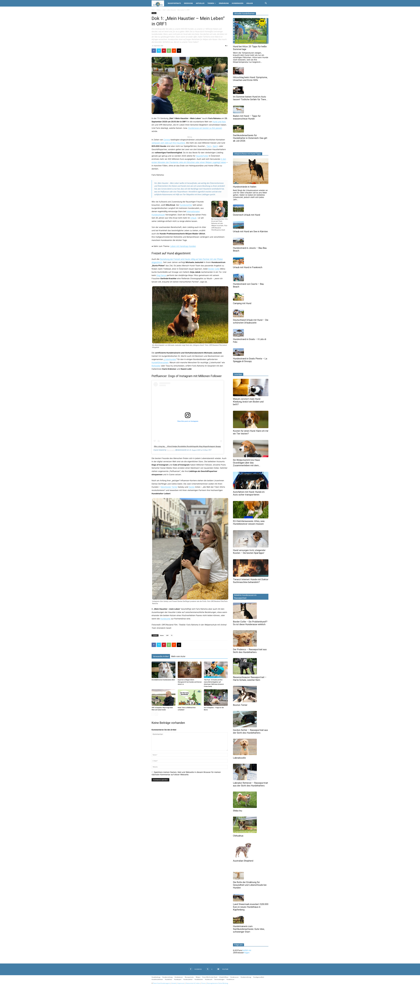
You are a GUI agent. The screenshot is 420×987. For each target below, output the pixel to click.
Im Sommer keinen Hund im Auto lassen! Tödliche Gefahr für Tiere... (250, 98)
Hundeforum (230, 979)
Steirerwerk (171, 450)
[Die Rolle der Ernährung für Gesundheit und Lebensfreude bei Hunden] (250, 875)
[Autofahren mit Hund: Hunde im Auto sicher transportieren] (250, 480)
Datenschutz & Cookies (193, 983)
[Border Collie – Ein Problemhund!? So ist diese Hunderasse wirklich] (250, 611)
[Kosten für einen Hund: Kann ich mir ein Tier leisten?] (250, 419)
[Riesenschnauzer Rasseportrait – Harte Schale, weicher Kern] (250, 666)
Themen (210, 3)
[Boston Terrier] (250, 694)
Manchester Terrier (169, 487)
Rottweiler (156, 366)
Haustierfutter (202, 156)
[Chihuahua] (250, 825)
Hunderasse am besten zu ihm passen (205, 128)
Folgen (246, 953)
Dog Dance (161, 275)
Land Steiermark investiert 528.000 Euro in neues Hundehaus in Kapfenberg (250, 907)
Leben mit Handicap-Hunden (183, 246)
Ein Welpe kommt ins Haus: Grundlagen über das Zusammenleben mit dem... (246, 463)
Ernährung (224, 3)
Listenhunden (170, 359)
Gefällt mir (246, 950)
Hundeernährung (246, 977)
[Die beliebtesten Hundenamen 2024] (163, 670)
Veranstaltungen (219, 979)
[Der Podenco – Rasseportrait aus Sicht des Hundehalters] (250, 638)
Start (153, 10)
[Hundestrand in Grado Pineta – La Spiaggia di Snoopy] (250, 352)
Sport (215, 146)
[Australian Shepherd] (250, 850)
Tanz (208, 146)
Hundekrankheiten (157, 979)
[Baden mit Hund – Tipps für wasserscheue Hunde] (250, 109)
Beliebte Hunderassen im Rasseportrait (245, 596)
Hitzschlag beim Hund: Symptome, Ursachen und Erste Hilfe (250, 78)
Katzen (162, 635)
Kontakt (174, 983)
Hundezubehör (187, 979)
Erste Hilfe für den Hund (209, 977)
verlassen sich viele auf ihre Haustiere (168, 143)
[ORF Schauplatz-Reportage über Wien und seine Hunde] (163, 697)
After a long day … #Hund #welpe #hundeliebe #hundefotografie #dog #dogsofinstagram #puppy (187, 446)
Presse (203, 983)
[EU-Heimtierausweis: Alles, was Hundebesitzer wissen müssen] (250, 509)
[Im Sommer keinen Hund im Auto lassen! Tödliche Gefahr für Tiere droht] (250, 90)
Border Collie (214, 269)
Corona (167, 140)
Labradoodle (239, 758)
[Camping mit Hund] (250, 297)
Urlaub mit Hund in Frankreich (247, 267)
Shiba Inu (237, 810)
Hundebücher (199, 979)
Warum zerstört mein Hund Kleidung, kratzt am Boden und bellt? (248, 402)
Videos (159, 10)
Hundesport (177, 979)
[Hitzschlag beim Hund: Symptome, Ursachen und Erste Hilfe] (250, 71)
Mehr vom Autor (178, 656)
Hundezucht (208, 979)
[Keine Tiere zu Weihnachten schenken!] (190, 697)
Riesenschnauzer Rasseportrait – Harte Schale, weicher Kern (249, 678)
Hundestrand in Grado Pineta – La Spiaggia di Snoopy (250, 360)
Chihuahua (238, 835)
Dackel (192, 487)
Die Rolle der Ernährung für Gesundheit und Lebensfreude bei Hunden (249, 885)
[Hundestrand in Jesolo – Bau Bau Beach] (250, 241)
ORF (167, 635)
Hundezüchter (186, 205)
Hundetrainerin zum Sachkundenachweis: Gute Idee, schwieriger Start (249, 929)
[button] (265, 3)
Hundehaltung (156, 977)
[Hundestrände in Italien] (250, 171)
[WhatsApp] (169, 50)
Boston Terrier (240, 705)
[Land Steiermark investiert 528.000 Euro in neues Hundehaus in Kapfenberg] (250, 898)
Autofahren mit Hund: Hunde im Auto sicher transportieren (249, 493)
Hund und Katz (219, 122)
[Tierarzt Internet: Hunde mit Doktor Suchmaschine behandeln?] (250, 568)
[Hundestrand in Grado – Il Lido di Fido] (250, 333)
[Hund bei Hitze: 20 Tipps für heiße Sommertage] (250, 31)
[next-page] (156, 714)
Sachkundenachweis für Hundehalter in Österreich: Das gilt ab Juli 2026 (250, 138)
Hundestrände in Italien (244, 186)
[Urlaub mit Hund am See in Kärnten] (250, 225)
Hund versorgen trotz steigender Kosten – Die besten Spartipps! (249, 551)
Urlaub (249, 3)
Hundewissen (179, 977)
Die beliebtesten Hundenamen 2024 (163, 680)
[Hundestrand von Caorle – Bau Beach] (250, 277)
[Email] (179, 50)
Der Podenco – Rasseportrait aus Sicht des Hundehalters (250, 650)
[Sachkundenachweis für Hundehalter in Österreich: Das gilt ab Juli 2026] (250, 129)
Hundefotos (168, 979)
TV (171, 635)
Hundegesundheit (258, 977)
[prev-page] (153, 714)
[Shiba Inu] (250, 800)
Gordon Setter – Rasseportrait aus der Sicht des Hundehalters (250, 731)
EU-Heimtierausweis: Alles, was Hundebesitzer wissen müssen (249, 522)
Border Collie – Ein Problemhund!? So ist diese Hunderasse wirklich (250, 623)
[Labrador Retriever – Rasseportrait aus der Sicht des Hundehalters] (250, 772)
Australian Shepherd (243, 860)
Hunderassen (237, 3)
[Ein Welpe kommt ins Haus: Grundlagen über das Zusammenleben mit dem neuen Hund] (250, 448)
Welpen (198, 977)
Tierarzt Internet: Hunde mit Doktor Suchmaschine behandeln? (250, 580)
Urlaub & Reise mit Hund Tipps (247, 154)
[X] (159, 50)
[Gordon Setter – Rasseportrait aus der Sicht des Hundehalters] (250, 719)
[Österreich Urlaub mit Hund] (250, 208)
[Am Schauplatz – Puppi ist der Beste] (216, 697)
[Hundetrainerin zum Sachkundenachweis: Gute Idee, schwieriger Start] (250, 920)
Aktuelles (200, 3)
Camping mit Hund (242, 303)
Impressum (181, 983)
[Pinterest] (164, 50)
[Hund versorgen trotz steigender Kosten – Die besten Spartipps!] (250, 539)
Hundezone (165, 619)
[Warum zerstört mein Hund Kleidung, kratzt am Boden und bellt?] (250, 387)
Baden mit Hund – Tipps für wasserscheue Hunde (247, 117)
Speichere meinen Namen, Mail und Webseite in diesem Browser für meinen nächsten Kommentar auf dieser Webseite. (186, 773)
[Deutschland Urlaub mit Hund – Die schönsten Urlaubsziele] (250, 313)
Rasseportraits (174, 3)
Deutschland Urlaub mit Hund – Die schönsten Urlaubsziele (250, 321)
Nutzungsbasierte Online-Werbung (217, 983)
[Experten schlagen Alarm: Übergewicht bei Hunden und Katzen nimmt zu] (190, 670)
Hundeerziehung (167, 977)
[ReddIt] (174, 50)
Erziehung (188, 3)
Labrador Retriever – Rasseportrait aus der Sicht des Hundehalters (250, 784)
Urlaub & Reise (223, 977)
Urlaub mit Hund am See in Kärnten (250, 231)
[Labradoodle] (250, 747)
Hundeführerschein (160, 362)
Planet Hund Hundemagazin (161, 983)
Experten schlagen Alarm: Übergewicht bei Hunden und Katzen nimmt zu (190, 682)
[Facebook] (154, 50)
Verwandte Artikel (161, 656)
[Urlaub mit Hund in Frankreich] (250, 261)
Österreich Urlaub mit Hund (246, 215)
